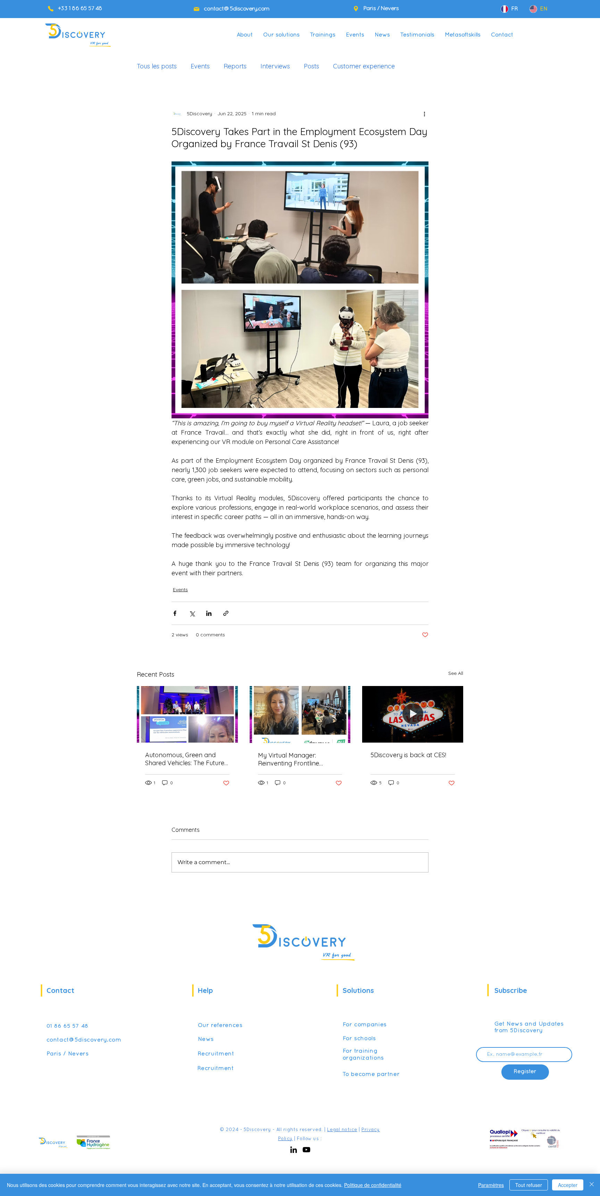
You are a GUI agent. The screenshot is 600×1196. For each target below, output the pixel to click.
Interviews (275, 66)
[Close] (592, 1184)
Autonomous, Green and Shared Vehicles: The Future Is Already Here (184, 759)
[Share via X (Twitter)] (192, 613)
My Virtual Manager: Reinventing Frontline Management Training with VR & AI (296, 759)
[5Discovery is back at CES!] (412, 714)
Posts (311, 66)
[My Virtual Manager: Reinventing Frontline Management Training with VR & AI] (300, 714)
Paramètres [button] (491, 1184)
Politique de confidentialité (372, 1184)
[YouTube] (306, 1149)
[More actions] (424, 113)
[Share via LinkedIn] (209, 613)
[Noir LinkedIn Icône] (293, 1149)
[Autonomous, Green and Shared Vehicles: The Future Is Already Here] (187, 714)
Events (200, 66)
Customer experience (364, 66)
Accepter (567, 1184)
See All (455, 673)
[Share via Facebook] (175, 613)
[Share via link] (226, 613)
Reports (235, 66)
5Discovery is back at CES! (408, 755)
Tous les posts (157, 66)
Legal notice (342, 1130)
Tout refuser (528, 1184)
